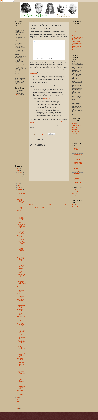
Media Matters (75, 204)
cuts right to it (50, 85)
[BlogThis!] (50, 134)
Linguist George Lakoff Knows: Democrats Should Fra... (21, 259)
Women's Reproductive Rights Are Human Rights (77, 38)
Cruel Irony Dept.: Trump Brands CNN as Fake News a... (21, 295)
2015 (18, 399)
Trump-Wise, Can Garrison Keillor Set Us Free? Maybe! (21, 331)
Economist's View (78, 154)
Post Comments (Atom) (40, 207)
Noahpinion (76, 168)
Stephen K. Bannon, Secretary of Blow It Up (20, 201)
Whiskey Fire (75, 135)
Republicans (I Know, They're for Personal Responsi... (21, 392)
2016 (18, 397)
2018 (18, 168)
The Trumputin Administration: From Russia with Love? (21, 342)
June (19, 183)
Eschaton (74, 123)
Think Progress (75, 133)
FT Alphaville (77, 159)
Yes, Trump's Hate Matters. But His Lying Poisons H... (21, 206)
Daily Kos (74, 127)
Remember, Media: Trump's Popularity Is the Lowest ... (21, 264)
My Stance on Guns (76, 29)
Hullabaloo (74, 129)
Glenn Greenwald (76, 189)
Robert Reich (77, 173)
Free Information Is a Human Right (77, 50)
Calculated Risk (77, 152)
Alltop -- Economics (76, 149)
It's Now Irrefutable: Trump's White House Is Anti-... (21, 213)
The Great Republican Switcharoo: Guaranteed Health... (20, 249)
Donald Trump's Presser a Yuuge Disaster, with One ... (21, 301)
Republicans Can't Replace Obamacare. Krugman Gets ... (21, 319)
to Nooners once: (47, 98)
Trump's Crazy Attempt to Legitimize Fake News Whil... (21, 283)
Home (49, 204)
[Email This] (48, 134)
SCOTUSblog (75, 193)
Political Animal (75, 131)
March (19, 187)
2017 (18, 170)
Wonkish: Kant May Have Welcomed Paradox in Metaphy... (20, 367)
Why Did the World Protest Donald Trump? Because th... (21, 237)
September (20, 179)
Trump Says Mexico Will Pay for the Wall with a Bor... (20, 220)
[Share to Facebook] (52, 134)
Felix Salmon (77, 157)
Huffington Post (75, 206)
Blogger (51, 417)
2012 (18, 406)
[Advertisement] (49, 192)
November (20, 174)
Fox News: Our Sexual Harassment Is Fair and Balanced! (21, 312)
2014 (18, 401)
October (20, 176)
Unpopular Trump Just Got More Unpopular (21, 306)
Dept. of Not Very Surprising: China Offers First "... (21, 354)
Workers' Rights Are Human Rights (76, 47)
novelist (77, 73)
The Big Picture (77, 182)
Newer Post (32, 204)
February (20, 189)
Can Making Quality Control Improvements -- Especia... (21, 360)
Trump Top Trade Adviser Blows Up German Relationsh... (21, 195)
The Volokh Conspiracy (77, 195)
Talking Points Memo (77, 125)
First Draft (74, 137)
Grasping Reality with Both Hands (78, 163)
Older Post (66, 204)
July (19, 181)
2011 (18, 408)
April (19, 185)
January (20, 191)
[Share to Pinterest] (54, 134)
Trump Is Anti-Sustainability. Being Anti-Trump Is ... (21, 386)
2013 (18, 404)
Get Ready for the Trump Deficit (21, 254)
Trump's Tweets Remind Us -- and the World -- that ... (21, 336)
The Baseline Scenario (77, 179)
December (20, 172)
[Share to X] (51, 134)
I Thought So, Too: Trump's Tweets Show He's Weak (20, 325)
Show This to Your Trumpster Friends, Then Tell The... (21, 226)
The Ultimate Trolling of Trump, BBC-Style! (20, 270)
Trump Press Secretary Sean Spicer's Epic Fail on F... (21, 243)
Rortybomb (76, 176)
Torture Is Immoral (76, 41)
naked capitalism (78, 166)
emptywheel (75, 191)
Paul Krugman (77, 171)
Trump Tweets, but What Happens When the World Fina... (21, 374)
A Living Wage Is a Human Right (76, 26)
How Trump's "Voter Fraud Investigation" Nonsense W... (21, 231)
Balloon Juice (75, 139)
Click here (17, 94)
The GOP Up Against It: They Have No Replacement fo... (21, 348)
